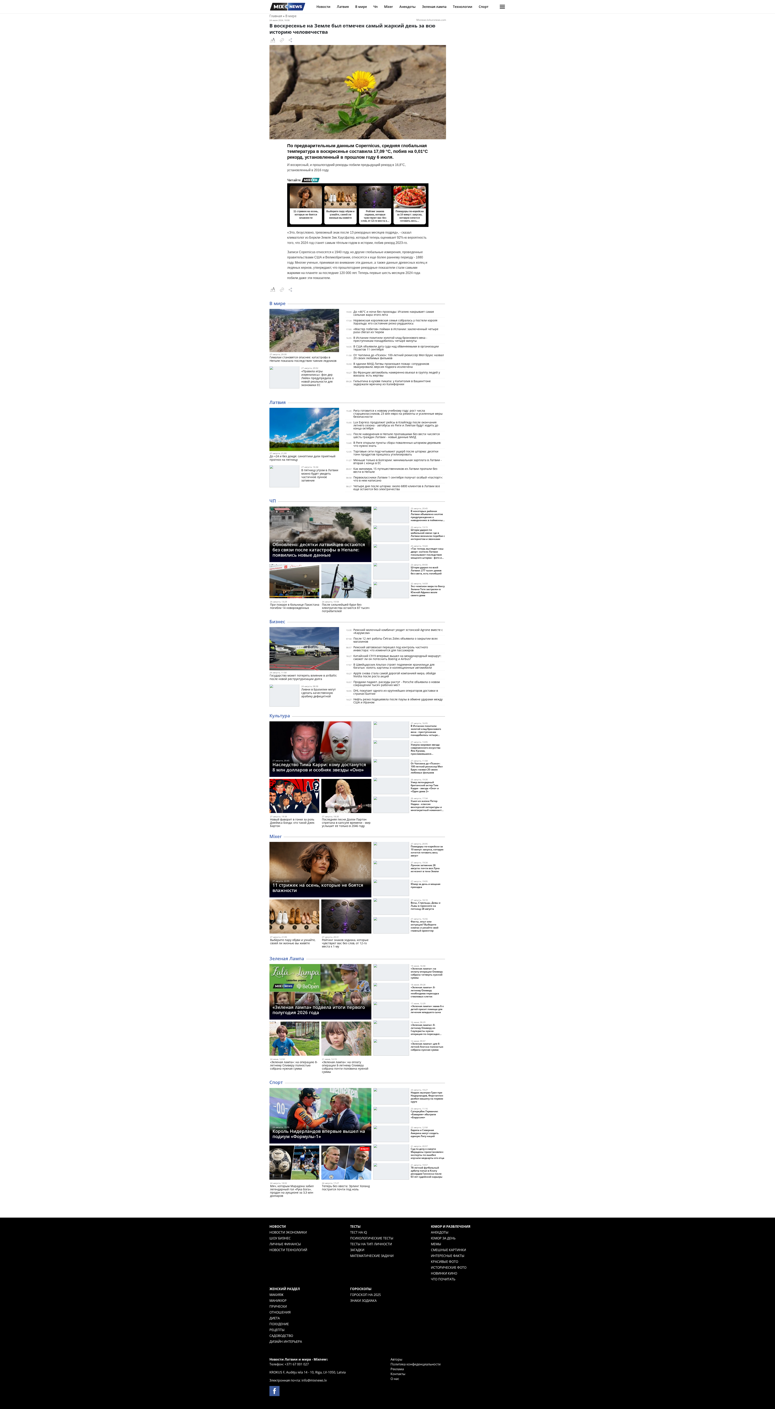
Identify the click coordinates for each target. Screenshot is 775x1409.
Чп (375, 6)
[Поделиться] (290, 40)
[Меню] (502, 6)
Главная (275, 16)
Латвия (343, 6)
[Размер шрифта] (272, 40)
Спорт (483, 6)
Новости (323, 6)
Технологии (462, 6)
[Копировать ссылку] (282, 40)
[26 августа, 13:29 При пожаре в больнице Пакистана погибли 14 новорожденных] (294, 582)
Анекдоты (407, 6)
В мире (361, 6)
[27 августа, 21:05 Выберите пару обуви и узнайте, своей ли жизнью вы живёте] (294, 917)
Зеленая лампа (434, 6)
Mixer (388, 6)
